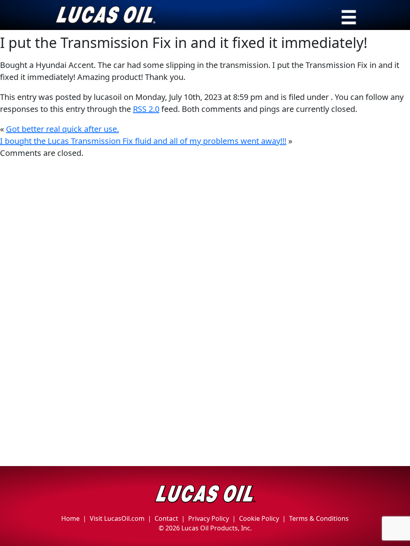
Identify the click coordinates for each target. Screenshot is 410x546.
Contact (166, 518)
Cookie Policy (259, 518)
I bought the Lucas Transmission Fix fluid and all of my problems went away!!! (143, 141)
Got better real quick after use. (62, 129)
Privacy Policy (208, 518)
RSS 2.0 (146, 109)
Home (70, 518)
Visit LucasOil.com (117, 518)
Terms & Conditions (319, 518)
